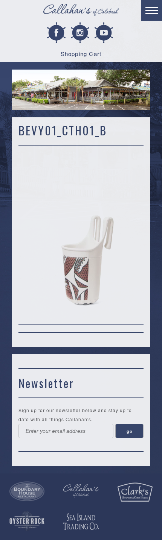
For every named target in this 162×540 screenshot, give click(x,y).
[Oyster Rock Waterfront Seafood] (26, 521)
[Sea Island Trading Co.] (80, 521)
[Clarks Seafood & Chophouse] (135, 492)
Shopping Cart (81, 54)
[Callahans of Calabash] (81, 11)
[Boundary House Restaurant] (26, 491)
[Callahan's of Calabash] (80, 490)
